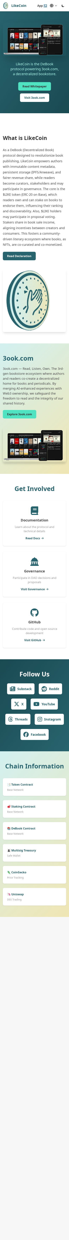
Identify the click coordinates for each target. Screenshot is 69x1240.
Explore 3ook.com (19, 414)
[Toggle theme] (63, 5)
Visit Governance (33, 589)
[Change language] (53, 5)
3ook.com (18, 358)
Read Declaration (19, 256)
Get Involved (35, 488)
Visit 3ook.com (34, 98)
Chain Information (34, 766)
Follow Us (34, 674)
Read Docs (32, 538)
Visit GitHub (32, 640)
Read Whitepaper (34, 86)
